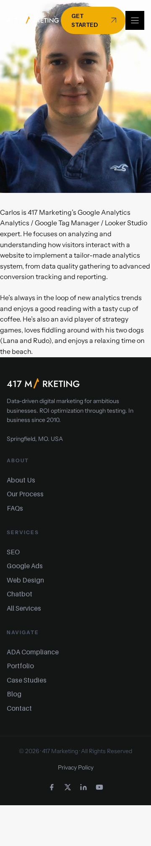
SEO (13, 552)
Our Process (25, 494)
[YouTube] (99, 787)
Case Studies (27, 680)
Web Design (25, 580)
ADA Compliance (33, 652)
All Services (24, 608)
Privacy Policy (76, 767)
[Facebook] (52, 787)
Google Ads (25, 565)
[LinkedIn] (83, 787)
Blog (14, 694)
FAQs (15, 508)
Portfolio (20, 666)
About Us (21, 480)
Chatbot (19, 594)
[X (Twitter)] (68, 787)
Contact (19, 708)
